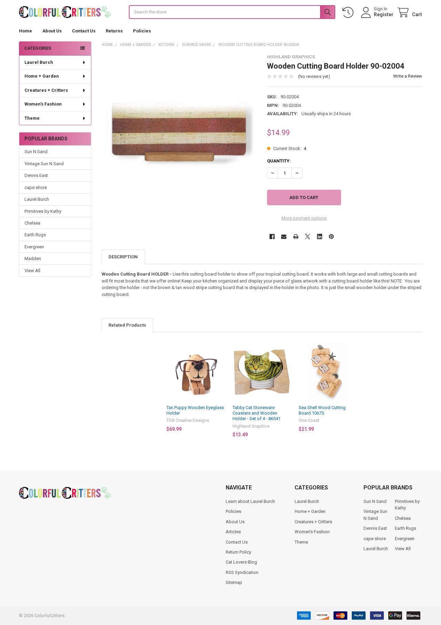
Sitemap (234, 582)
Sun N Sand (36, 151)
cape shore (35, 187)
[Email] (284, 236)
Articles (233, 531)
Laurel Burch (38, 62)
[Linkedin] (320, 236)
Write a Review (407, 76)
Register (383, 14)
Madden (32, 258)
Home (25, 30)
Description (123, 256)
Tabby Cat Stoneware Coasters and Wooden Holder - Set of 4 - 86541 (256, 413)
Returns (114, 30)
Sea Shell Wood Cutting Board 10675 (322, 410)
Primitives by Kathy (42, 211)
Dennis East (36, 175)
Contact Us (83, 30)
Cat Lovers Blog (241, 562)
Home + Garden (41, 76)
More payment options (304, 218)
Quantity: (279, 160)
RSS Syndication (242, 572)
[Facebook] (272, 236)
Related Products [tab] (127, 325)
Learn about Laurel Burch (250, 501)
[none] (179, 132)
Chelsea (32, 223)
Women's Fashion (43, 104)
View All (32, 270)
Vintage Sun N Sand (44, 163)
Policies (142, 30)
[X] (307, 236)
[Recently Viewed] (349, 12)
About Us (52, 30)
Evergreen (34, 246)
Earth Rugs (35, 234)
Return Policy (238, 552)
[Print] (296, 236)
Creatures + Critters (46, 90)
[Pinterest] (331, 236)
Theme (32, 118)
